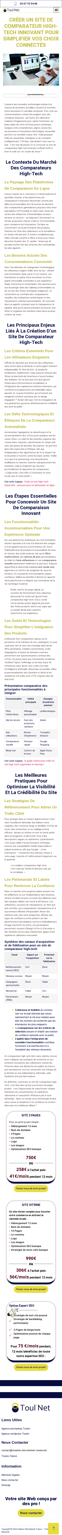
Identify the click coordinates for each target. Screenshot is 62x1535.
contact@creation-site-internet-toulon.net (24, 1450)
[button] (56, 9)
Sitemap (6, 1485)
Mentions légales (11, 1475)
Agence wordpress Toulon (15, 1433)
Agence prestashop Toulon (16, 1428)
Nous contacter (10, 1480)
